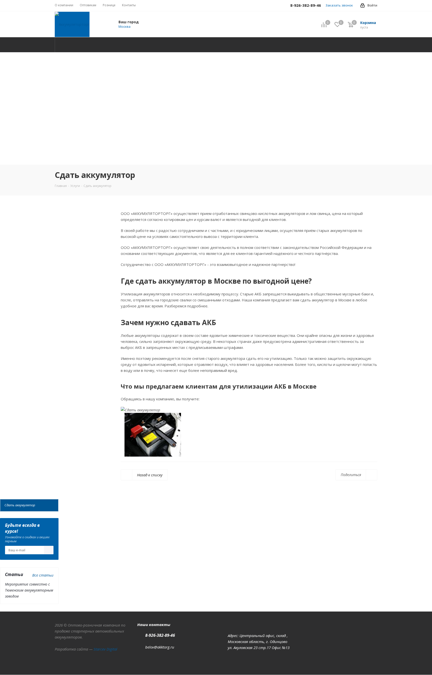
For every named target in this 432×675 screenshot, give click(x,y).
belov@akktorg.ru (159, 647)
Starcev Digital (105, 649)
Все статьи (43, 575)
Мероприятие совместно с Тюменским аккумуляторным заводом (29, 590)
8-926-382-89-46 (160, 635)
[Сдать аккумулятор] (156, 478)
